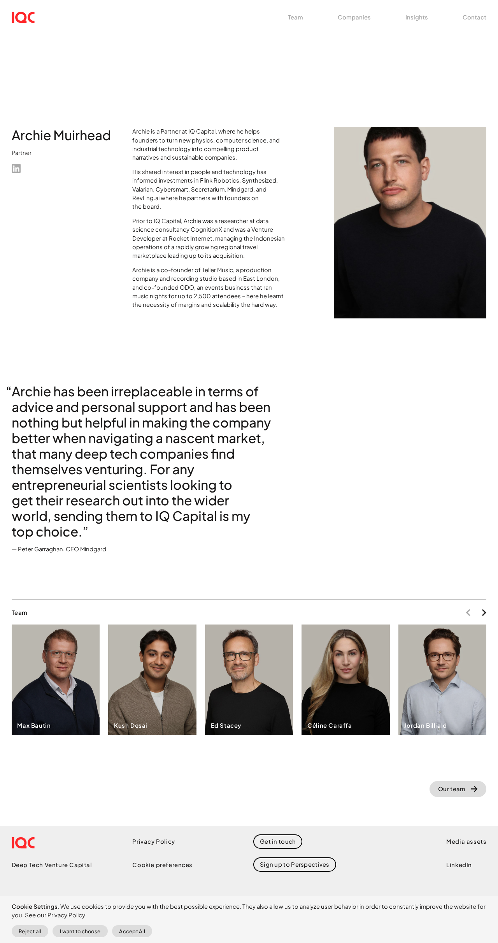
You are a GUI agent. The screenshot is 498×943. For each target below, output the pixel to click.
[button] (294, 864)
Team (295, 17)
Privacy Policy (153, 841)
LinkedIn (459, 864)
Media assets (466, 841)
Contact (474, 17)
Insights (416, 17)
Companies (354, 17)
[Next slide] (484, 612)
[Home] (23, 17)
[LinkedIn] (16, 168)
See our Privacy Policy (55, 914)
